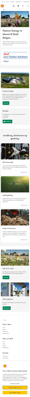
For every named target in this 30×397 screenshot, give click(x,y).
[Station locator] (13, 6)
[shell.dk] (2, 6)
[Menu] (27, 6)
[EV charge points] (18, 6)
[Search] (23, 6)
